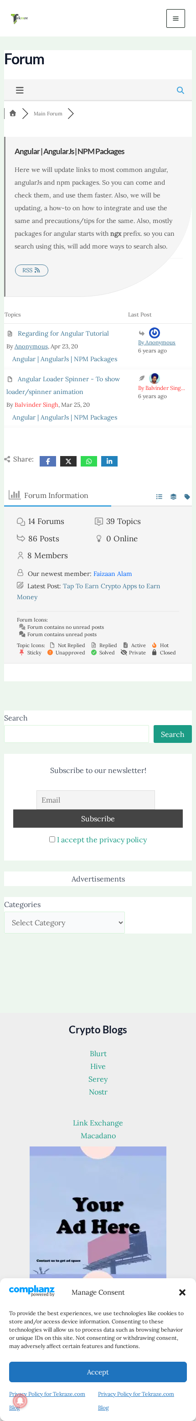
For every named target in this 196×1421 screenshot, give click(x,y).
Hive (98, 1066)
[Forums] (13, 113)
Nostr (98, 1091)
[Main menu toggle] (175, 18)
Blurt (98, 1053)
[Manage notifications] (20, 1401)
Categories (22, 904)
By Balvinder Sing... (161, 387)
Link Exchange (98, 1122)
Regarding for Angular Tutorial (63, 333)
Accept (98, 1372)
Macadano (98, 1135)
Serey (98, 1079)
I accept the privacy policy (102, 839)
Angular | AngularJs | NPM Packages (64, 359)
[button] (182, 1292)
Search (16, 717)
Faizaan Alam (112, 574)
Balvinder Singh (36, 405)
